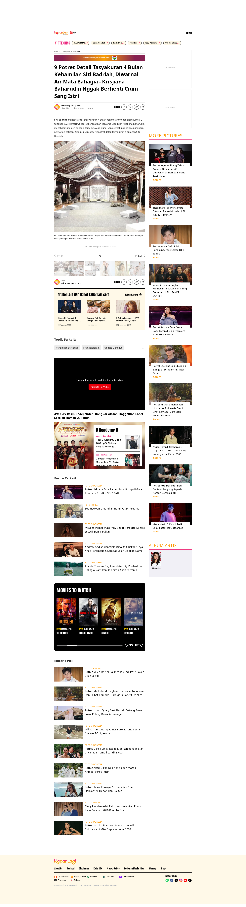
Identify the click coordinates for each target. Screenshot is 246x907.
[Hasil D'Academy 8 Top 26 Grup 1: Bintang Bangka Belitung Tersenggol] (132, 442)
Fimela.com (62, 880)
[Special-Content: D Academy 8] (72, 445)
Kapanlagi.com (80, 877)
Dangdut (66, 51)
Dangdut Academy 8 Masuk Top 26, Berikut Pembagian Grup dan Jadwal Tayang (108, 462)
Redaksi (70, 868)
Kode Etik (98, 868)
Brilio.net (77, 880)
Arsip (163, 868)
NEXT (139, 255)
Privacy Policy (113, 868)
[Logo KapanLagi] (65, 32)
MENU (189, 33)
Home (57, 51)
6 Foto (158, 257)
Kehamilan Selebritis (67, 347)
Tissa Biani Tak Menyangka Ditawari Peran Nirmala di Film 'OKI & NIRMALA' (170, 211)
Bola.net (93, 877)
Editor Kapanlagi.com (71, 105)
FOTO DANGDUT (93, 668)
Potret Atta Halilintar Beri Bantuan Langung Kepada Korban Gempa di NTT (167, 489)
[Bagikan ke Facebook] (124, 107)
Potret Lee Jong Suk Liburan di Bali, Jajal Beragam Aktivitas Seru (169, 369)
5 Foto (158, 299)
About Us (58, 868)
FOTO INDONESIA (93, 486)
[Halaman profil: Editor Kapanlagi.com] (57, 107)
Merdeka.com (128, 877)
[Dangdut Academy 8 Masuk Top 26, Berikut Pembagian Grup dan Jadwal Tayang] (132, 461)
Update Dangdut (113, 347)
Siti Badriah (78, 51)
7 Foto (158, 218)
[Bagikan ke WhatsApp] (142, 107)
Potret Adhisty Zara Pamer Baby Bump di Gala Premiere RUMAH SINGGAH (169, 331)
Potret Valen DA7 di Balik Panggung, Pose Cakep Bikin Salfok (168, 250)
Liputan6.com (63, 877)
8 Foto (158, 180)
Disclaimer (84, 868)
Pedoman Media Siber (134, 868)
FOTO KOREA (91, 505)
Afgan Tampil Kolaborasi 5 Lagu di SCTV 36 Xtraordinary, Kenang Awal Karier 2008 (169, 450)
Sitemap (152, 868)
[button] (136, 107)
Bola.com (110, 877)
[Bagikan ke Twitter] (130, 107)
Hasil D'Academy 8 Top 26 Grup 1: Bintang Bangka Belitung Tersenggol (108, 443)
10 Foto (158, 419)
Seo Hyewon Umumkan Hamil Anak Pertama (112, 508)
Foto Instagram (91, 347)
